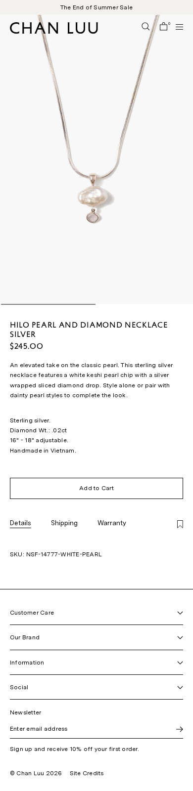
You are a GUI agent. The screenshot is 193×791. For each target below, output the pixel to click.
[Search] (146, 27)
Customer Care (32, 612)
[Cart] (163, 27)
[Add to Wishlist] (180, 525)
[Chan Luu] (54, 31)
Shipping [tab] (64, 523)
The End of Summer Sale (96, 7)
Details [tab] (20, 523)
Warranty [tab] (111, 523)
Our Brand (25, 637)
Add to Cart (96, 488)
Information (27, 662)
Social (19, 687)
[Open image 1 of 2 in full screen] (96, 159)
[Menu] (175, 26)
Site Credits (87, 773)
